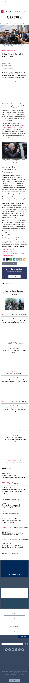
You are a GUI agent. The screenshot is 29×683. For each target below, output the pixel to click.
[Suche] (25, 644)
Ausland (4, 61)
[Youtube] (13, 649)
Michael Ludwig (12, 342)
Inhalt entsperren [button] (7, 251)
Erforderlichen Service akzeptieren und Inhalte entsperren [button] (13, 254)
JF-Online (4, 314)
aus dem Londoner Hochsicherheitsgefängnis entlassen (13, 127)
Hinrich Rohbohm (12, 371)
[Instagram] (16, 649)
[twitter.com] (9, 649)
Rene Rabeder (5, 552)
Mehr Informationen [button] (8, 249)
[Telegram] (19, 649)
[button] (6, 11)
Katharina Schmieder (6, 511)
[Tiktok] (22, 649)
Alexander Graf (5, 482)
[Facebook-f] (6, 649)
